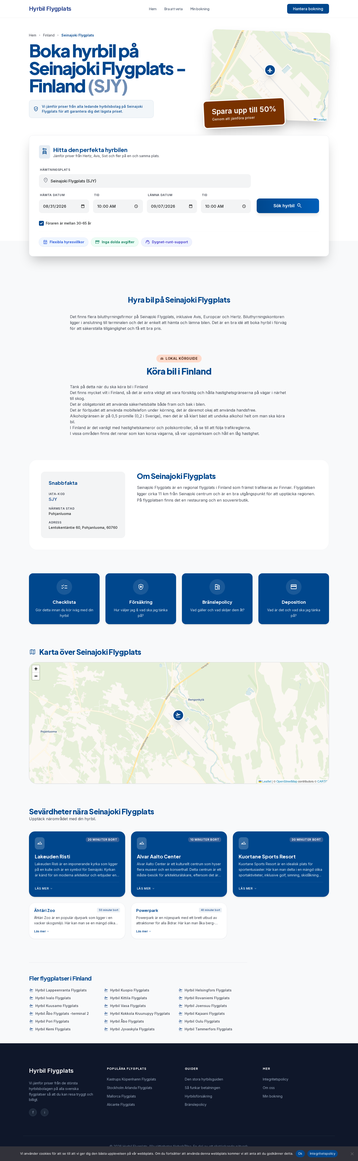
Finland (49, 35)
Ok (300, 1153)
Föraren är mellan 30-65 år (68, 223)
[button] (270, 71)
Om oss (269, 1088)
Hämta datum (52, 195)
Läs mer (44, 889)
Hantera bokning (308, 8)
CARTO (322, 781)
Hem (153, 9)
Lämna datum (160, 195)
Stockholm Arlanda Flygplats (129, 1088)
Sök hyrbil (287, 205)
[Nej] (351, 1153)
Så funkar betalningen (202, 1088)
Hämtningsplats (55, 169)
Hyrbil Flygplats (50, 8)
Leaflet (322, 119)
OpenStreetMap (286, 781)
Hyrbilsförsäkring (198, 1096)
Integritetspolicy (275, 1079)
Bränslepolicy (196, 1104)
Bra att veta (173, 9)
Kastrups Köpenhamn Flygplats (131, 1079)
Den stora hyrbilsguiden (204, 1079)
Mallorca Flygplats (121, 1096)
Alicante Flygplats (121, 1104)
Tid (97, 195)
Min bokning (199, 9)
